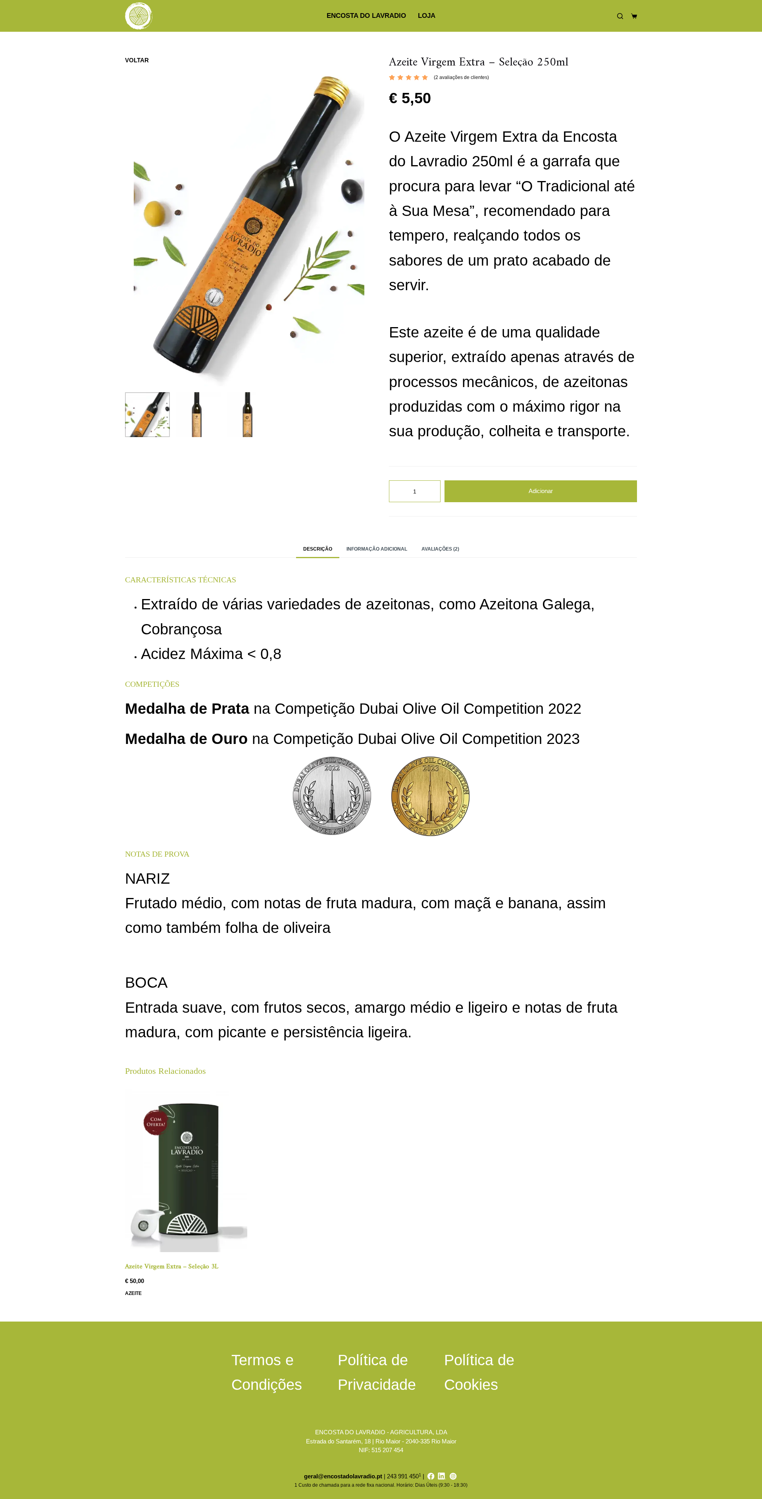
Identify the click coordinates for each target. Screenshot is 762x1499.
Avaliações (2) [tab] (440, 549)
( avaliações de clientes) (461, 77)
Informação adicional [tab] (376, 549)
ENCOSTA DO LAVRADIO (366, 15)
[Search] (620, 16)
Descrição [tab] (317, 549)
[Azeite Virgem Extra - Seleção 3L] (186, 1170)
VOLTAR (137, 60)
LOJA (426, 15)
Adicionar (541, 490)
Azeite (133, 1293)
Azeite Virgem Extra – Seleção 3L (171, 1267)
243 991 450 (403, 1476)
